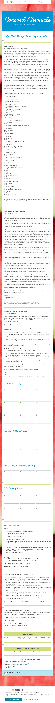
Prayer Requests (27, 634)
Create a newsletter (13, 699)
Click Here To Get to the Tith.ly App (27, 648)
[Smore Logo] (10, 2)
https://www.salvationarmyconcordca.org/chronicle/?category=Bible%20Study (22, 303)
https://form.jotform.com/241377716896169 (36, 601)
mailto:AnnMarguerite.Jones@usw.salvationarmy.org (16, 625)
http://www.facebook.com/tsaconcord (18, 668)
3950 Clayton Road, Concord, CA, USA (18, 664)
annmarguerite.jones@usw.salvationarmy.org (17, 661)
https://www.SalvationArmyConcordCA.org (19, 663)
